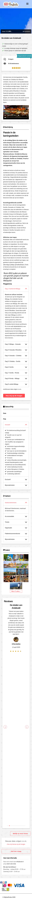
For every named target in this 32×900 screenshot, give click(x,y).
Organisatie (8, 528)
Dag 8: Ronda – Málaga (12, 378)
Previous (5, 727)
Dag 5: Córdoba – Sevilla (12, 361)
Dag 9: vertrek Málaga (11, 384)
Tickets (7, 522)
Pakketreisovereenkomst (12, 533)
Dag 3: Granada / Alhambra (13, 350)
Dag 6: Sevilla (9, 367)
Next (27, 727)
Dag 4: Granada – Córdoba (13, 355)
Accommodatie (9, 516)
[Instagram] (4, 883)
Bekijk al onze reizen (20, 833)
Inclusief (7, 424)
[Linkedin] (6, 883)
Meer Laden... (16, 591)
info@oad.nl (20, 861)
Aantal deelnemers (10, 502)
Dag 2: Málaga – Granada (13, 344)
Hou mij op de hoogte (14, 396)
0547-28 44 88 (11, 864)
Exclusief (7, 479)
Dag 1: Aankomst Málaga (12, 288)
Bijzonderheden (10, 485)
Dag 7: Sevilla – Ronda (12, 373)
